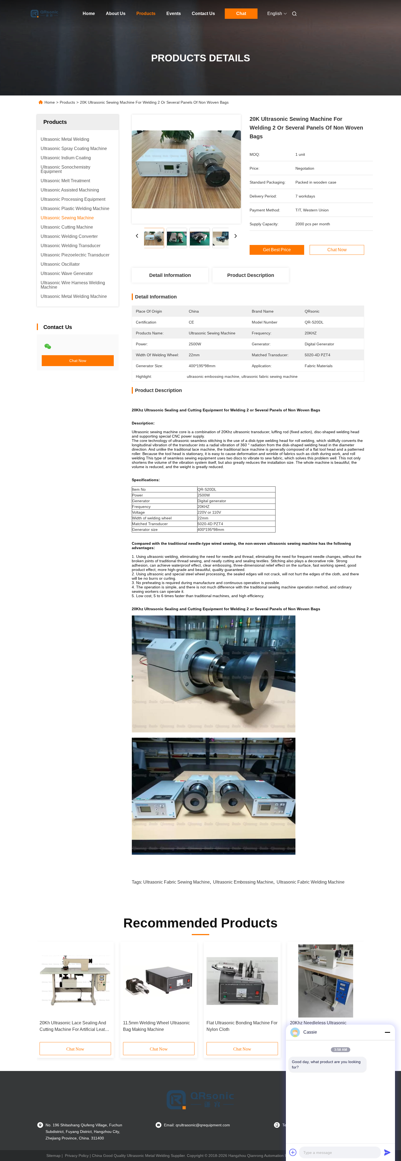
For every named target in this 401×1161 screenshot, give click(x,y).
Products (145, 13)
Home (89, 13)
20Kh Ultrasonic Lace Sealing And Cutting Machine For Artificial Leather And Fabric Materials (75, 1027)
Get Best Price (277, 250)
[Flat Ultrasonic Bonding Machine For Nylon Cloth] (242, 981)
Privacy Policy (77, 1155)
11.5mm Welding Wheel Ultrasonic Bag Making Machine (156, 1026)
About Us (115, 13)
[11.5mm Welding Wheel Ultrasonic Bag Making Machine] (158, 981)
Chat (241, 13)
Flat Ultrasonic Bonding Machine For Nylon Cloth (242, 1026)
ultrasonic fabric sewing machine (176, 882)
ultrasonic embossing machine (243, 882)
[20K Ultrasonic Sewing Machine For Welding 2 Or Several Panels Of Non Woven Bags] (186, 169)
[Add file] (293, 1152)
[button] (46, 994)
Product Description (250, 275)
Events (173, 13)
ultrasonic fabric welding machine (311, 882)
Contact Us (203, 13)
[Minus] (387, 1032)
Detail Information (170, 275)
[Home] (44, 13)
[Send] (387, 1152)
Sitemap (53, 1155)
